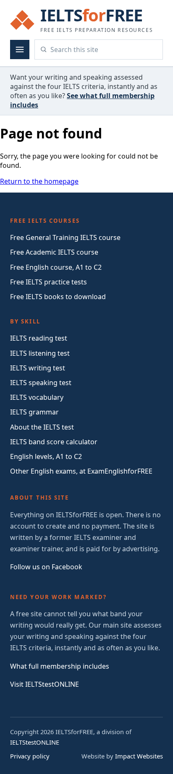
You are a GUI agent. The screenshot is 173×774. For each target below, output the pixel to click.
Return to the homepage (39, 181)
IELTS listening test (40, 353)
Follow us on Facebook (46, 566)
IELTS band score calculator (53, 441)
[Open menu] (19, 49)
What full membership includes (59, 666)
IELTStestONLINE (34, 742)
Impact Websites (139, 756)
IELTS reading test (38, 338)
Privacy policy (30, 756)
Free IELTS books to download (58, 296)
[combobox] (103, 49)
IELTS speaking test (40, 382)
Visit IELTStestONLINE (44, 684)
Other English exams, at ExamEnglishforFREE (81, 471)
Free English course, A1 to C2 (56, 267)
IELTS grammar (34, 412)
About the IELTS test (42, 427)
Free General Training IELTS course (65, 237)
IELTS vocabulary (36, 397)
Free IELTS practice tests (48, 282)
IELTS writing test (37, 368)
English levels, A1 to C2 (46, 456)
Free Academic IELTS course (54, 252)
